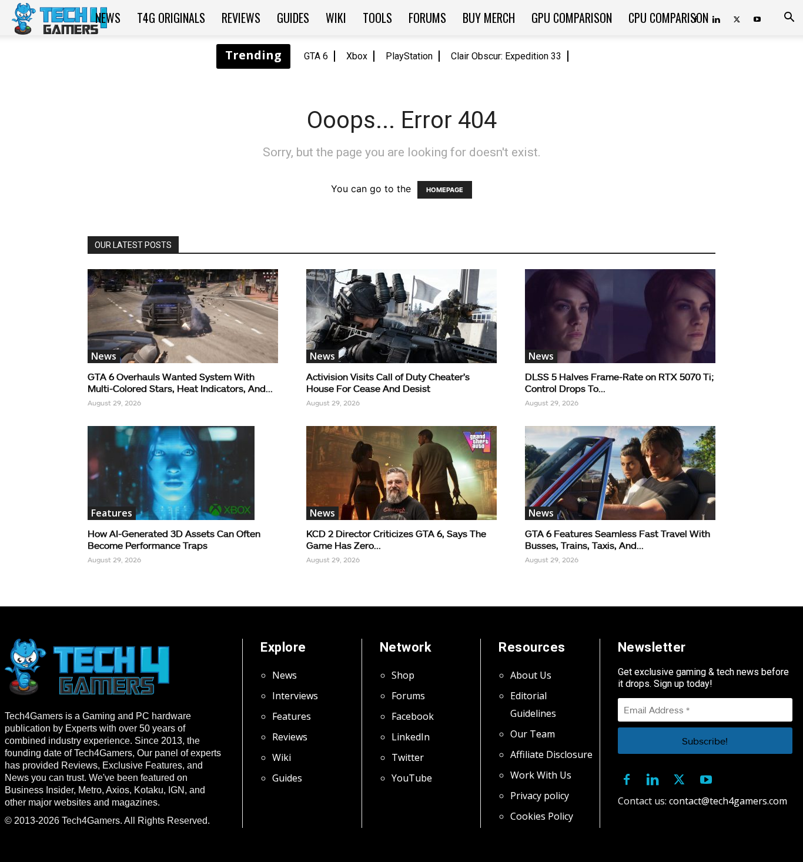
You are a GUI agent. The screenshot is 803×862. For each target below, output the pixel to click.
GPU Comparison (571, 17)
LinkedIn (411, 736)
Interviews (295, 695)
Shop (403, 675)
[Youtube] (757, 17)
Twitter (408, 757)
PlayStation (409, 56)
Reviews (241, 17)
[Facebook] (626, 777)
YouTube (412, 778)
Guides (293, 17)
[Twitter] (736, 17)
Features (111, 513)
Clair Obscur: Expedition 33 (506, 56)
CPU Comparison (668, 17)
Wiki (336, 17)
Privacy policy (539, 795)
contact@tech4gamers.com (728, 800)
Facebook (413, 716)
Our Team (532, 733)
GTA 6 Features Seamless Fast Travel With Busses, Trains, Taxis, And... (617, 539)
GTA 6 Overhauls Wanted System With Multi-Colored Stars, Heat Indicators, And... (180, 382)
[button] (789, 18)
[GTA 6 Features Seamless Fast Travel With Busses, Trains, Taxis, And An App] (620, 473)
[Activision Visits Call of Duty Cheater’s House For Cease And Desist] (401, 316)
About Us (530, 675)
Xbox (356, 56)
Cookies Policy (541, 816)
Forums (427, 17)
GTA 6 (316, 56)
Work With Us (540, 775)
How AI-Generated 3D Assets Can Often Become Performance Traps (174, 539)
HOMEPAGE (444, 190)
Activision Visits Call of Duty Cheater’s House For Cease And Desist (388, 382)
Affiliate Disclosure (551, 754)
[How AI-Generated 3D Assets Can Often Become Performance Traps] (183, 473)
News (108, 17)
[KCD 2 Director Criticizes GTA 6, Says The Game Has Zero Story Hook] (401, 473)
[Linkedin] (653, 777)
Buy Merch (489, 17)
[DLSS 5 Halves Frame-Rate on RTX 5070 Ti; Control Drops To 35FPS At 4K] (620, 316)
